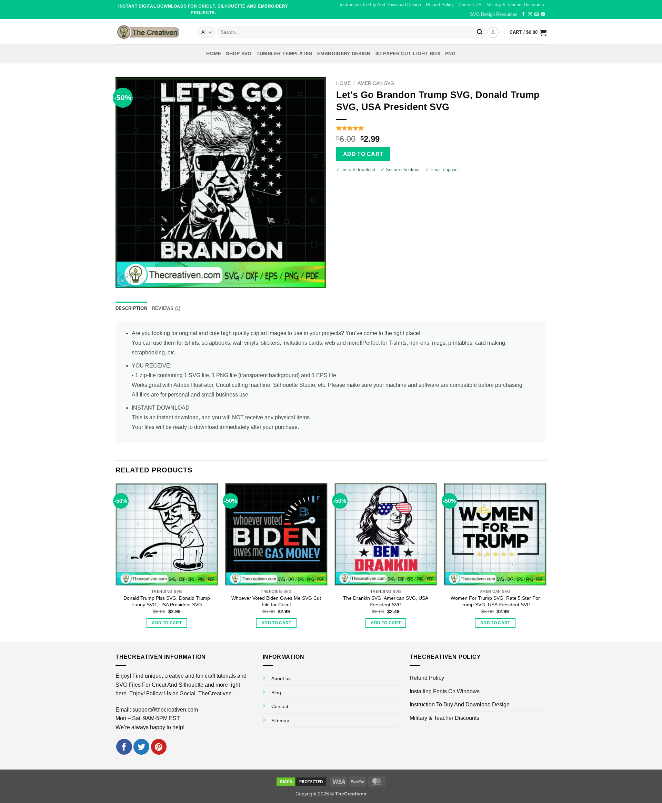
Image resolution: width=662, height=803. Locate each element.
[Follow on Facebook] (523, 14)
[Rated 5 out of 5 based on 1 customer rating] (441, 128)
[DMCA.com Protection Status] (301, 781)
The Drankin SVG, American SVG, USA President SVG (385, 601)
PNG (450, 53)
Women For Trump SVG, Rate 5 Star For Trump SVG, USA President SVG (495, 601)
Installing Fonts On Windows (445, 691)
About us (281, 678)
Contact (279, 706)
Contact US (470, 4)
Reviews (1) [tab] (166, 308)
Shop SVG (238, 53)
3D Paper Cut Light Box (407, 53)
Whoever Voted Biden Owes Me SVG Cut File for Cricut (276, 601)
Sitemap (280, 720)
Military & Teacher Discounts (515, 4)
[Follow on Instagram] (530, 14)
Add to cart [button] (167, 623)
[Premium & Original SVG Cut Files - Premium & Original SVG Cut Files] (151, 31)
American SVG (376, 83)
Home (213, 53)
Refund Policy (440, 4)
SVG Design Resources (494, 14)
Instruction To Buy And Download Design (380, 4)
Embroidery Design (344, 53)
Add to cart (363, 154)
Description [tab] (131, 308)
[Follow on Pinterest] (543, 14)
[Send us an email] (536, 14)
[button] (493, 32)
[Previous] (116, 561)
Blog (276, 692)
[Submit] (479, 32)
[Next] (546, 561)
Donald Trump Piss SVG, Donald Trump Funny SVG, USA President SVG (166, 601)
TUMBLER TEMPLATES (284, 53)
